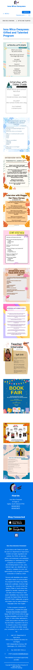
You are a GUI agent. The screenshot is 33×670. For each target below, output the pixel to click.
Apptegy (20, 667)
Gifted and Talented (24, 20)
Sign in (26, 12)
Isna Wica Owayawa (8, 20)
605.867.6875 (16, 506)
